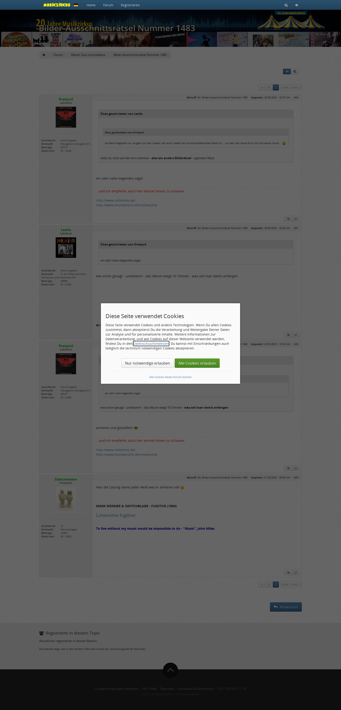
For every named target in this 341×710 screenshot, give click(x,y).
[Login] (296, 5)
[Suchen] (286, 5)
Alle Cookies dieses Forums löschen (170, 377)
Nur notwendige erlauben (147, 363)
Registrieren (130, 5)
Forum (108, 5)
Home (91, 5)
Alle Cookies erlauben (197, 363)
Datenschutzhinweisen (151, 343)
